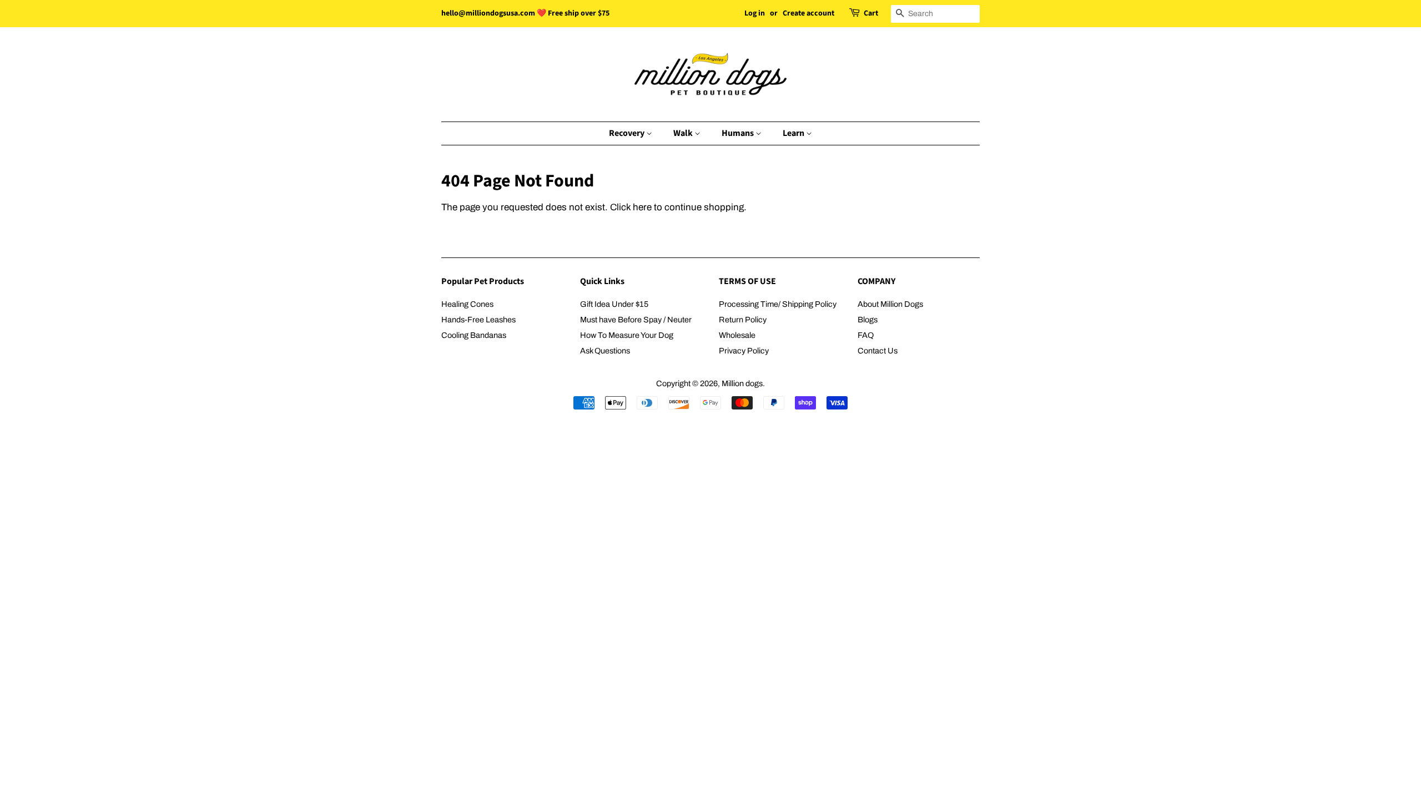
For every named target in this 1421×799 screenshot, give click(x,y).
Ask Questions (605, 350)
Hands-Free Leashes (478, 319)
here (642, 207)
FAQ (866, 335)
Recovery (627, 133)
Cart (871, 13)
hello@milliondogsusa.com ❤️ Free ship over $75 (525, 13)
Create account (808, 13)
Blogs (868, 319)
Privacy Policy (744, 350)
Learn (794, 133)
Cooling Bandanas (473, 335)
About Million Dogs (890, 304)
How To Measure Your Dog (626, 335)
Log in (754, 13)
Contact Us (878, 350)
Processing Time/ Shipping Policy (778, 304)
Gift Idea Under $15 (614, 304)
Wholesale (737, 335)
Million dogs (742, 383)
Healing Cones (467, 304)
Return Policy (743, 319)
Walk (683, 133)
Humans (738, 133)
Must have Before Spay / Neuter (636, 319)
